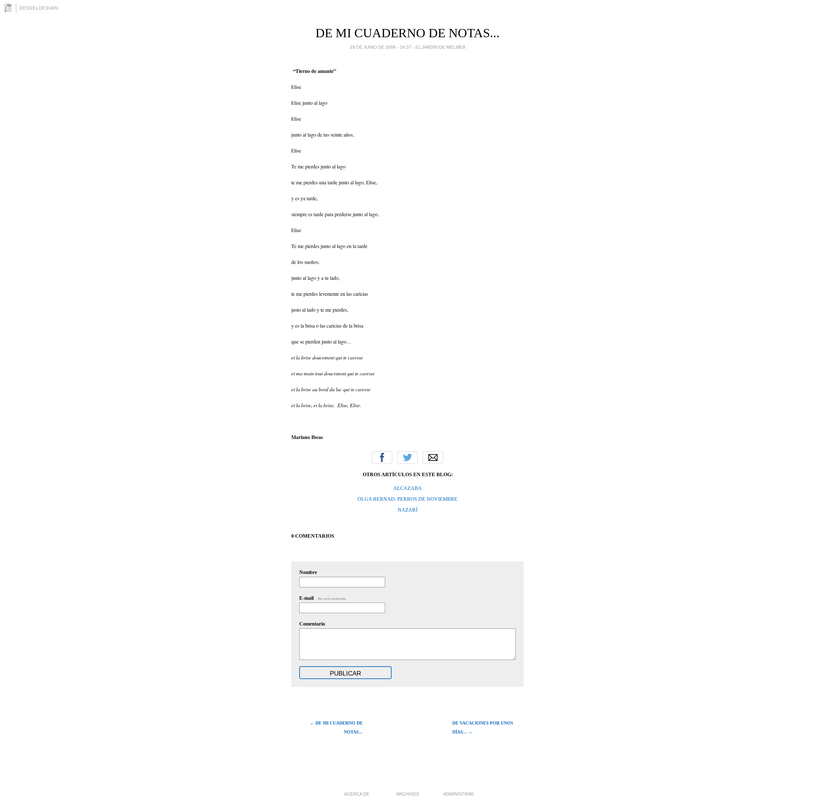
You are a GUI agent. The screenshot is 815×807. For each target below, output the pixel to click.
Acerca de (356, 793)
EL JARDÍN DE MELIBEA (440, 47)
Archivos (407, 793)
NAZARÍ (407, 510)
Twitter (407, 457)
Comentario (312, 623)
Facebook (382, 457)
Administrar (458, 793)
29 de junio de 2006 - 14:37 (380, 47)
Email (433, 457)
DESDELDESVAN (38, 8)
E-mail (323, 598)
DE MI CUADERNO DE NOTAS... (407, 33)
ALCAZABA (407, 488)
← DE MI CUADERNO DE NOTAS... (336, 727)
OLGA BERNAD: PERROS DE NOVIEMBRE (407, 499)
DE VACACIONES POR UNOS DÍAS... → (482, 727)
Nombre (308, 572)
